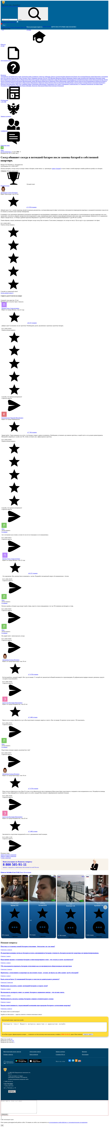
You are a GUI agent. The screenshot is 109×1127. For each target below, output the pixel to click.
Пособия (67, 82)
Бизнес (75, 76)
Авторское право (27, 76)
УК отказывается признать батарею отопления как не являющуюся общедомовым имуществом (36, 966)
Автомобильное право (15, 76)
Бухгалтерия (81, 76)
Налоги (77, 81)
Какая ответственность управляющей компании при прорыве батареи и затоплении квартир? (36, 1005)
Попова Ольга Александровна (10, 308)
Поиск (21, 872)
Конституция (76, 79)
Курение (19, 81)
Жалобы (53, 78)
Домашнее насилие (37, 78)
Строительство (73, 84)
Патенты (51, 82)
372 (13, 1040)
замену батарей (56, 168)
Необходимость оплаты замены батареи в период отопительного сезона (27, 999)
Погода (56, 82)
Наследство (82, 81)
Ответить (3, 171)
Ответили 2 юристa (6, 949)
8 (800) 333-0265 (46, 26)
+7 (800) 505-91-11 (8, 1081)
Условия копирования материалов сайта (18, 1079)
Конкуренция (67, 79)
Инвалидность (16, 79)
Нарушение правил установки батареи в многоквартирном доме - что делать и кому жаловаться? (37, 959)
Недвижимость (90, 81)
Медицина (39, 81)
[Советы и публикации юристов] (3, 3)
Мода (58, 81)
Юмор (46, 85)
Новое (24, 27)
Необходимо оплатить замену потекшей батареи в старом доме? (24, 986)
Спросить (15, 936)
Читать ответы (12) (12, 171)
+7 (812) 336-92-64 (8, 1085)
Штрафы (29, 85)
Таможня (83, 84)
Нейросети (98, 81)
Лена (2, 150)
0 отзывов (4, 532)
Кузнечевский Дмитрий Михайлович (12, 418)
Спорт (59, 84)
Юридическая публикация (56, 85)
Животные (59, 78)
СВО (17, 84)
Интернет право (53, 79)
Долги (29, 78)
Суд (79, 84)
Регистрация (27, 872)
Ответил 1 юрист (6, 956)
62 (11, 1039)
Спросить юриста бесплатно (9, 22)
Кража (106, 79)
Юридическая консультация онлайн (11, 6)
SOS (3, 30)
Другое (45, 78)
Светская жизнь (10, 84)
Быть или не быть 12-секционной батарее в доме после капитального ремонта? (30, 979)
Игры (2, 79)
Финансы (14, 85)
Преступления (83, 82)
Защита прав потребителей (81, 78)
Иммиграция (8, 79)
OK (2, 1125)
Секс (20, 84)
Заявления (92, 78)
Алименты (35, 76)
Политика (62, 82)
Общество (41, 82)
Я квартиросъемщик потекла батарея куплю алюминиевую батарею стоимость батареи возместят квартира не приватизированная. (50, 953)
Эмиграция (41, 85)
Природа (90, 82)
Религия (3, 84)
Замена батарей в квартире (8, 854)
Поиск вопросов (34, 1054)
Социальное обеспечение (39, 84)
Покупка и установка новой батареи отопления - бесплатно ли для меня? (28, 946)
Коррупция (96, 79)
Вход (4, 25)
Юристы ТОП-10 (6, 27)
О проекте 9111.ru (60, 1054)
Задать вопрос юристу (7, 293)
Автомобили (4, 76)
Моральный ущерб (65, 81)
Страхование (65, 84)
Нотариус (19, 82)
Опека (46, 82)
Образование (34, 82)
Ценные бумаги (21, 85)
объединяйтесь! (16, 5)
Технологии (90, 84)
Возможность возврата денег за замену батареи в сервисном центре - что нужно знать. (33, 992)
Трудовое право (98, 84)
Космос (101, 79)
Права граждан (74, 82)
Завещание (69, 78)
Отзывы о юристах (8, 1054)
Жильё (64, 78)
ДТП (48, 78)
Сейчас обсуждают (15, 27)
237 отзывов (32, 323)
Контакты (84, 1051)
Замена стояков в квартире (8, 856)
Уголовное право (6, 85)
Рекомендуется (5, 185)
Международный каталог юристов (12, 1051)
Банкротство (69, 76)
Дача (20, 78)
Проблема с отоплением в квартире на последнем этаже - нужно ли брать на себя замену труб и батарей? (40, 973)
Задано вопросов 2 (6, 151)
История (60, 79)
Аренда (53, 76)
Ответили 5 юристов (7, 982)
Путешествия (97, 82)
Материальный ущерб (29, 81)
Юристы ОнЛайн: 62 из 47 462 (10, 872)
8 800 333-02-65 (65, 1034)
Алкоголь (41, 76)
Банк (64, 76)
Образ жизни (26, 82)
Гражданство (15, 78)
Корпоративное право (86, 79)
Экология (35, 85)
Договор (24, 78)
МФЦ (73, 81)
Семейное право (27, 84)
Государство (7, 78)
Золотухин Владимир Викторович (12, 702)
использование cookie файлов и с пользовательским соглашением (68, 1122)
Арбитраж (47, 76)
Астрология (59, 76)
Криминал (8, 81)
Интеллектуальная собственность (38, 79)
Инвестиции (25, 79)
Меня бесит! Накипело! (49, 81)
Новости (13, 82)
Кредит (3, 81)
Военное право (90, 76)
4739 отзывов (31, 207)
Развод (103, 82)
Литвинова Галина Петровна (9, 192)
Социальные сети (52, 84)
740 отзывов (32, 432)
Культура (14, 81)
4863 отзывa (32, 717)
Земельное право (100, 78)
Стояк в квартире (6, 858)
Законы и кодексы (60, 1051)
